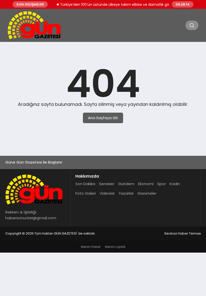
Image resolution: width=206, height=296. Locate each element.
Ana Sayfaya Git (103, 117)
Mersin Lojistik (115, 247)
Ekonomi (145, 183)
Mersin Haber (90, 247)
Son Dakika (85, 183)
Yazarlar (126, 193)
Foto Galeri (85, 193)
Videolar (107, 193)
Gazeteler (146, 193)
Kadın (175, 183)
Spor (161, 183)
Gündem (126, 183)
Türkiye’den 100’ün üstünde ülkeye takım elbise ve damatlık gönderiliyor (120, 4)
